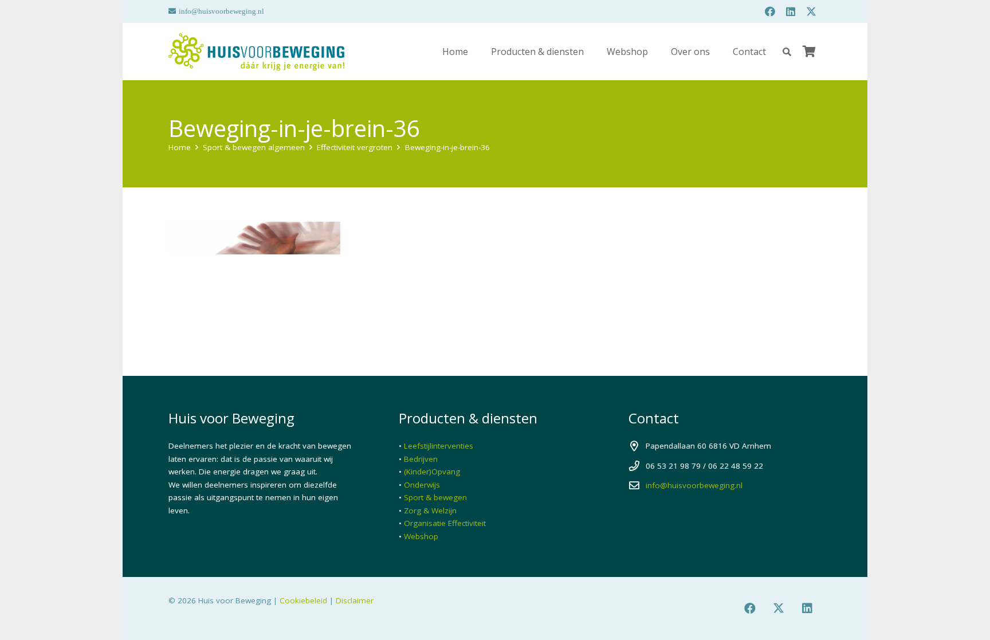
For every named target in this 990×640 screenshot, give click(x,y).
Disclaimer (355, 600)
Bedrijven (421, 459)
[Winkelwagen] (809, 51)
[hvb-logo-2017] (256, 51)
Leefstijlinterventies (438, 446)
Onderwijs (422, 485)
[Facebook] (770, 11)
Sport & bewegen (435, 497)
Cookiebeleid (303, 600)
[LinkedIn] (790, 11)
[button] (786, 52)
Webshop (421, 536)
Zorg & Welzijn (430, 510)
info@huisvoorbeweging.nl (694, 485)
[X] (811, 11)
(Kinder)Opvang (432, 471)
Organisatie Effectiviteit (445, 523)
